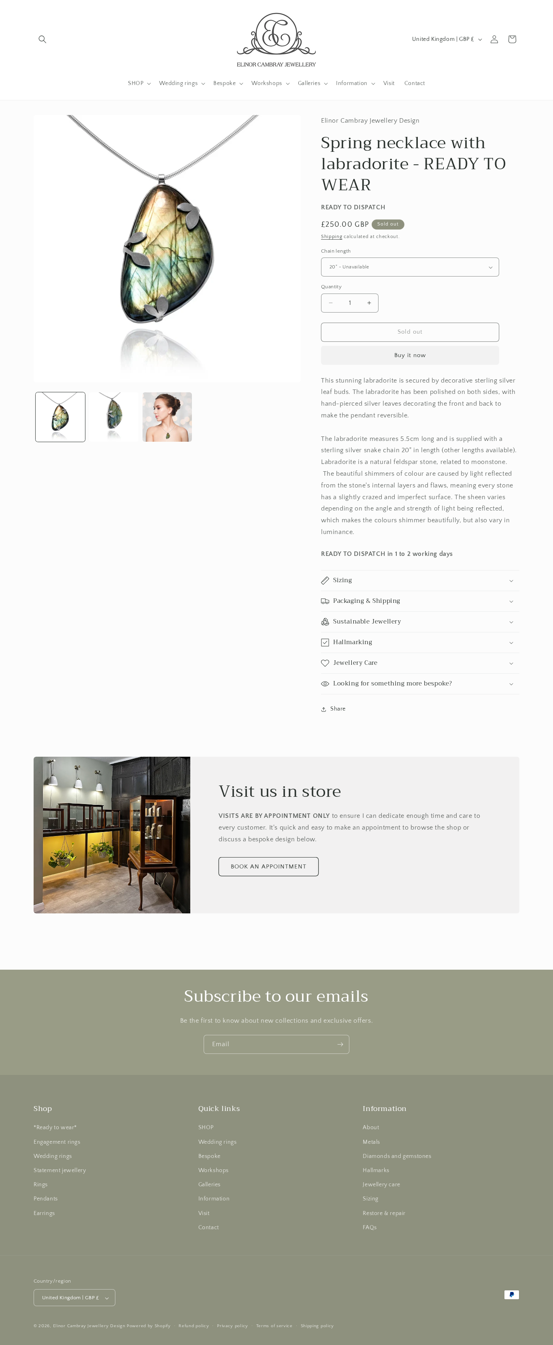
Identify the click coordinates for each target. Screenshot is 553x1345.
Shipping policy (317, 1326)
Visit (204, 1213)
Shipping (331, 236)
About (371, 1128)
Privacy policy (232, 1326)
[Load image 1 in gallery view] (60, 417)
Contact (208, 1227)
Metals (371, 1142)
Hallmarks (376, 1170)
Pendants (46, 1199)
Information (214, 1199)
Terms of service (274, 1326)
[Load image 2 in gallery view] (113, 417)
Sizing (371, 1199)
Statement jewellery (60, 1170)
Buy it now (410, 355)
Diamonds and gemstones (397, 1156)
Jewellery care (381, 1184)
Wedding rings (53, 1156)
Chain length (336, 251)
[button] (42, 39)
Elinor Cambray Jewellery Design (89, 1326)
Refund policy (194, 1326)
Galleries (209, 1184)
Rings (41, 1184)
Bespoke (209, 1156)
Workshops (213, 1170)
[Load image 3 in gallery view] (167, 417)
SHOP (206, 1128)
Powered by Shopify (149, 1326)
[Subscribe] (340, 1044)
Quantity (331, 286)
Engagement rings (57, 1142)
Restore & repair (384, 1213)
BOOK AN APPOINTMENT (268, 866)
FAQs (369, 1227)
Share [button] (338, 709)
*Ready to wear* (55, 1128)
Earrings (44, 1213)
